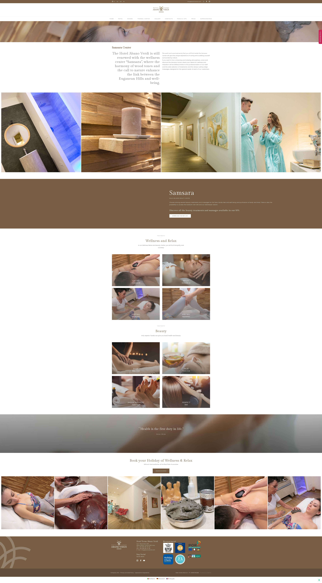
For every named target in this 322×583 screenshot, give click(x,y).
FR (124, 1)
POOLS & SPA (182, 19)
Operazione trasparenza (142, 572)
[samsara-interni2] (134, 502)
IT (114, 1)
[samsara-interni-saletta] (121, 132)
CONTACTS (169, 19)
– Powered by (205, 572)
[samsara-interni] (201, 132)
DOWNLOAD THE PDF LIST (180, 216)
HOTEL (120, 19)
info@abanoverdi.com (194, 1)
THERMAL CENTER (143, 19)
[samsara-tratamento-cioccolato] (81, 502)
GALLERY (158, 19)
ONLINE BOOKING (161, 471)
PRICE (193, 19)
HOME (112, 19)
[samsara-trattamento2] (27, 502)
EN (121, 1)
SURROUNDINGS (206, 19)
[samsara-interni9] (281, 132)
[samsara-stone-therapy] (240, 502)
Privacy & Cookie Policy (127, 572)
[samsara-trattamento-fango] (294, 502)
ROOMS (130, 19)
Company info (115, 572)
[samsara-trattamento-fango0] (187, 502)
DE (117, 1)
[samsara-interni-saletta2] (41, 132)
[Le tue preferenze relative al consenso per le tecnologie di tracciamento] (319, 580)
